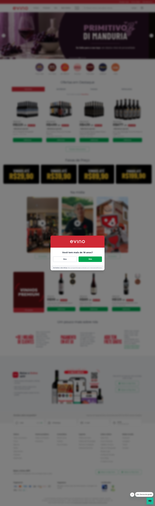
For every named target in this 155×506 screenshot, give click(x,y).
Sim (90, 259)
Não (65, 259)
